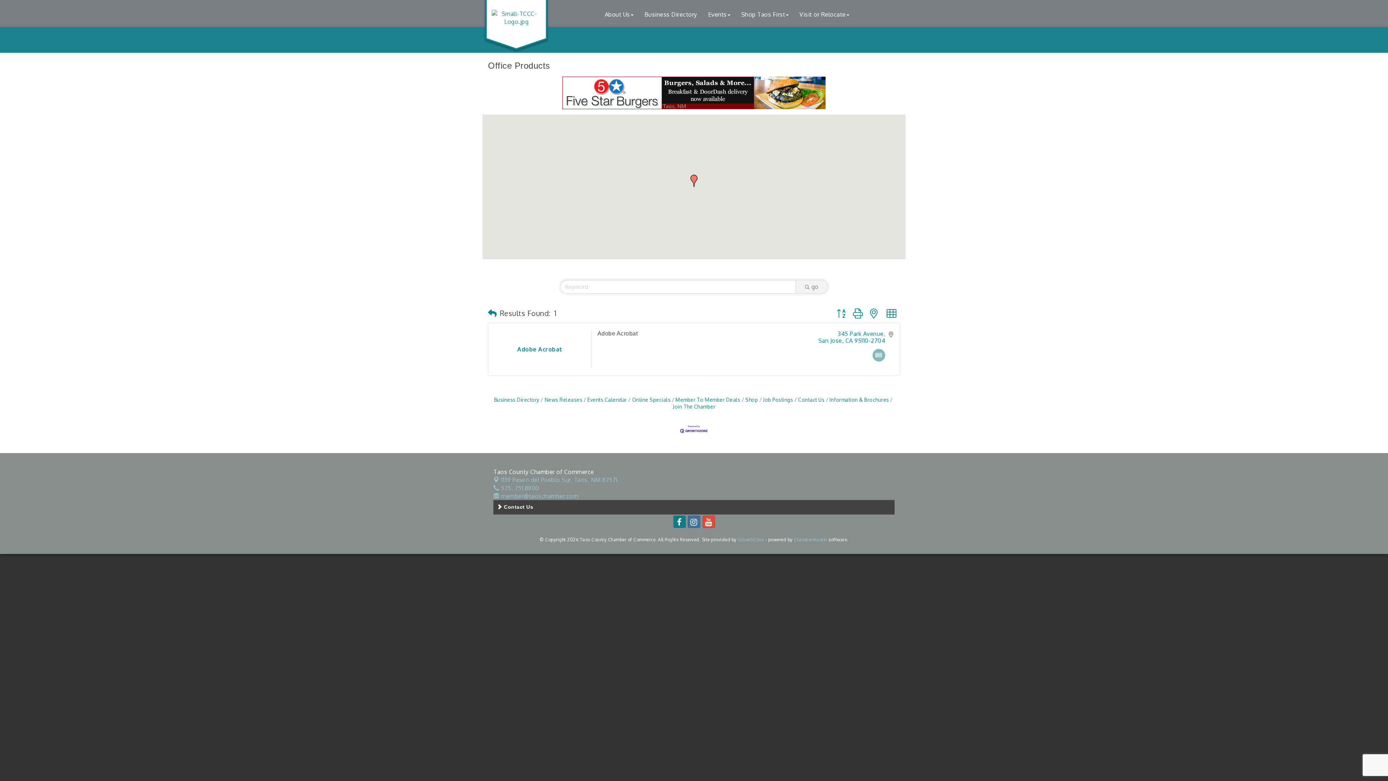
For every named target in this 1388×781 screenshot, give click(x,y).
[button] (694, 181)
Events (717, 14)
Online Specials (651, 400)
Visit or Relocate (823, 14)
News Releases (563, 400)
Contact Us (811, 400)
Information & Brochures (859, 400)
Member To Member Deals (708, 400)
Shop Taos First (763, 14)
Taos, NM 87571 (559, 479)
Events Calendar (607, 400)
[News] (879, 359)
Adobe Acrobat (617, 333)
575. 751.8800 (519, 488)
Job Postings (778, 400)
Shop (751, 400)
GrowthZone (751, 539)
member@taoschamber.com (539, 496)
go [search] (814, 286)
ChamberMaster (810, 539)
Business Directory (670, 14)
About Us (617, 14)
